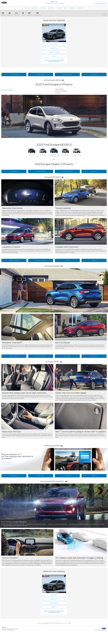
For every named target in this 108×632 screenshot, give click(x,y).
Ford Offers (72, 8)
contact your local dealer (66, 623)
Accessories (29, 15)
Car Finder (67, 260)
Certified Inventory (67, 74)
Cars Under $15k (14, 171)
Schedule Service (14, 475)
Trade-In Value (67, 356)
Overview (3, 15)
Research (27, 8)
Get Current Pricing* (7, 90)
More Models (104, 15)
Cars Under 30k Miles (40, 171)
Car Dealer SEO (97, 630)
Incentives (59, 8)
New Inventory (54, 44)
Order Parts (41, 475)
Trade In (66, 8)
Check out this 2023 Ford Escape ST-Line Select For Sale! (54, 61)
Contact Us (80, 8)
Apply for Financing (54, 52)
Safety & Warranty (37, 15)
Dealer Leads (103, 630)
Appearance (16, 15)
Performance (9, 15)
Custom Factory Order (67, 171)
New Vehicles (34, 8)
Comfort (23, 15)
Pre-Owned (43, 8)
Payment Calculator (41, 356)
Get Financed (51, 8)
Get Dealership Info (100, 3)
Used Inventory (54, 48)
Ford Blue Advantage (14, 260)
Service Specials (67, 475)
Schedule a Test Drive (40, 260)
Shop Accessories (7, 462)
